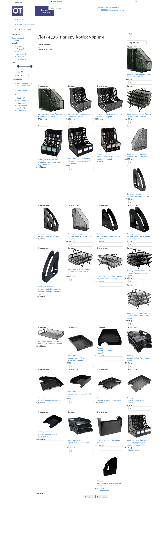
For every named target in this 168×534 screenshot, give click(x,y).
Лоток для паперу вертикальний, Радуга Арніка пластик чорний (138, 236)
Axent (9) (20, 51)
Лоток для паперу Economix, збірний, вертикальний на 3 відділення (79, 160)
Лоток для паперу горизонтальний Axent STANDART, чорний (76, 358)
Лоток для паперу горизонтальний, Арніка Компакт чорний (136, 400)
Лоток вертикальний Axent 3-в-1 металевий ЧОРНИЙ (51, 115)
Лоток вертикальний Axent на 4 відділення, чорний (109, 115)
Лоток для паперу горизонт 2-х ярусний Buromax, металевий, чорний (80, 271)
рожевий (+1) (22, 105)
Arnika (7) (21, 49)
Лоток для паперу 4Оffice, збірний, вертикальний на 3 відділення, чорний (49, 162)
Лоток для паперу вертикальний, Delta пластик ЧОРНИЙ (108, 236)
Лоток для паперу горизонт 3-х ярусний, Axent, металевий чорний (139, 315)
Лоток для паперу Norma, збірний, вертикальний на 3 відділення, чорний (108, 156)
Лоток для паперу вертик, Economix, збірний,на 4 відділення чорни (137, 442)
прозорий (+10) (23, 103)
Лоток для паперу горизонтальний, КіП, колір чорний (78, 442)
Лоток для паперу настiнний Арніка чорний (108, 441)
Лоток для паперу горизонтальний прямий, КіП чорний (79, 393)
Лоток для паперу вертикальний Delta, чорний (138, 195)
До (18, 75)
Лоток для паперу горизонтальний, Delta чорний (109, 398)
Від (18, 71)
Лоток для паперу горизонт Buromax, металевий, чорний (50, 342)
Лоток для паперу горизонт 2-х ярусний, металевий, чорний (109, 277)
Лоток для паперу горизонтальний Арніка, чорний (50, 398)
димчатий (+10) (23, 100)
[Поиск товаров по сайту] (49, 12)
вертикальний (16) (24, 83)
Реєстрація (57, 1)
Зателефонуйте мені (117, 10)
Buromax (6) (22, 54)
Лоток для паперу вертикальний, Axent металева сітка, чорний (80, 236)
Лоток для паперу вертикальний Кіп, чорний (48, 234)
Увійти (136, 1)
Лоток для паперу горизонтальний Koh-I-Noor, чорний (138, 358)
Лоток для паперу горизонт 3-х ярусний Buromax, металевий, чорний (139, 273)
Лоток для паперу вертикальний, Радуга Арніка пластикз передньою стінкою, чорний (50, 290)
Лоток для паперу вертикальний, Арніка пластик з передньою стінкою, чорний (109, 483)
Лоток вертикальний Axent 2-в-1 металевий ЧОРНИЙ (139, 75)
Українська (18, 2)
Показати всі (22, 59)
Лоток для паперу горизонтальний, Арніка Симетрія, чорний (47, 434)
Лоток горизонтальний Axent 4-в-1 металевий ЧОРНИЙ (139, 115)
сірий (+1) (21, 108)
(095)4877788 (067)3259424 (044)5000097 (108, 8)
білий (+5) (21, 98)
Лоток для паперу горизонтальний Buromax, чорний (107, 350)
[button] (28, 7)
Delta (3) (20, 56)
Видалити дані (18, 38)
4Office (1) (21, 46)
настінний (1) (22, 90)
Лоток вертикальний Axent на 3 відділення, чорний (80, 115)
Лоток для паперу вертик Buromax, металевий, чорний (138, 155)
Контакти (57, 3)
